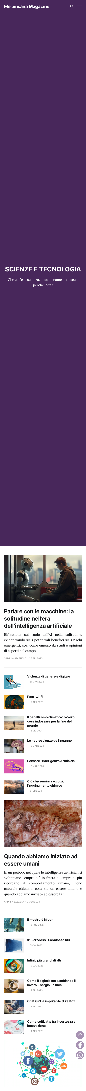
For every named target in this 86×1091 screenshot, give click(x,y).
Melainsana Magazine (26, 6)
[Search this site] (72, 6)
